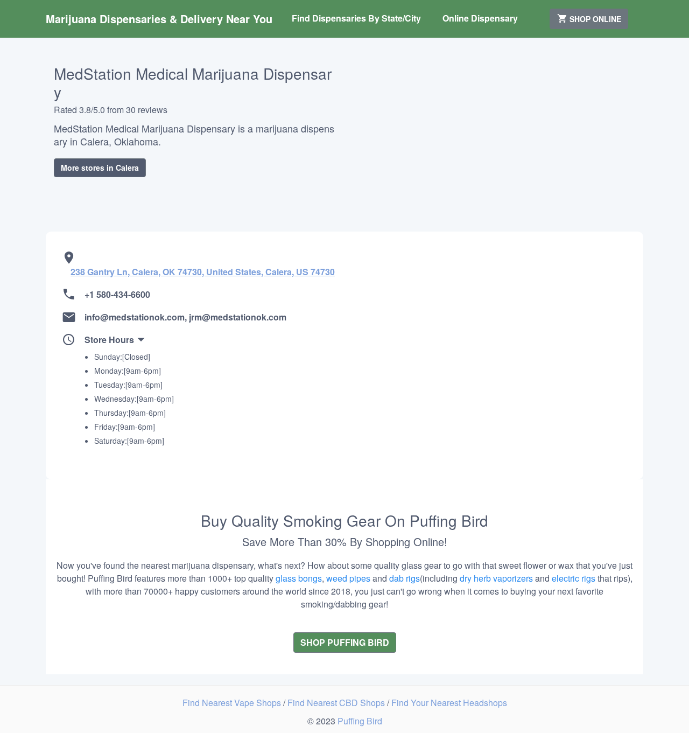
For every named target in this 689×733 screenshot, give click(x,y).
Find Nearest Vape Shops (232, 702)
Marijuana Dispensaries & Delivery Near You (159, 18)
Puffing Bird (360, 721)
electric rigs (573, 578)
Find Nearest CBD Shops (337, 702)
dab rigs (404, 578)
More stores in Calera (100, 167)
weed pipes (348, 578)
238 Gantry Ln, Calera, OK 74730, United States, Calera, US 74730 (203, 272)
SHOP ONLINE (594, 18)
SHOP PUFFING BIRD (344, 642)
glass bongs (299, 578)
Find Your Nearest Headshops (449, 702)
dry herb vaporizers (496, 578)
